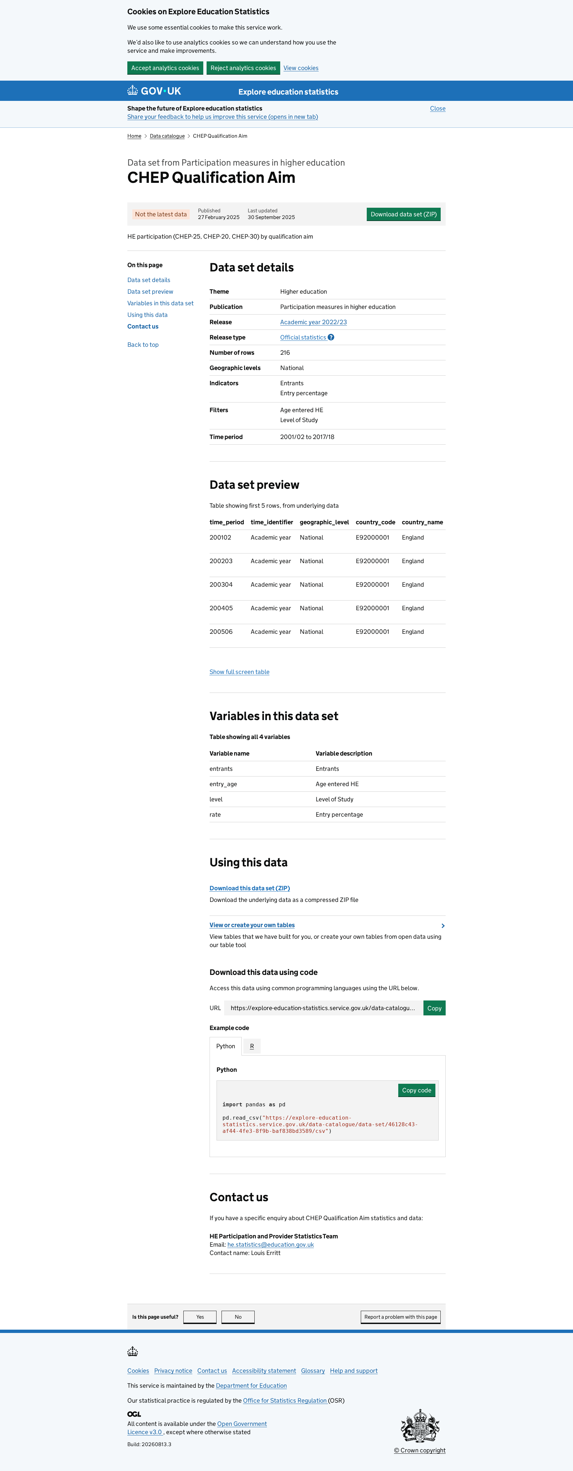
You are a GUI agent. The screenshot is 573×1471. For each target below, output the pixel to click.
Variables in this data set (160, 303)
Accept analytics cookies (165, 68)
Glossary (313, 1370)
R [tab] (252, 1046)
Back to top (143, 344)
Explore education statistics (288, 92)
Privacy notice (173, 1370)
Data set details (148, 280)
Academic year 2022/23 (313, 322)
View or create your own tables (252, 925)
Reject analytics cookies (243, 68)
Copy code (416, 1090)
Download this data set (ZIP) (250, 888)
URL (215, 1008)
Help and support (354, 1370)
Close (438, 108)
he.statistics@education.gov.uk (270, 1244)
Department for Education (251, 1385)
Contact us (143, 326)
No (245, 1317)
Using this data (147, 315)
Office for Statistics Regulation (285, 1400)
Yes (206, 1317)
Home (134, 136)
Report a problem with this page (400, 1317)
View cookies (301, 68)
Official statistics (307, 337)
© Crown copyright (420, 1450)
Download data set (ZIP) (404, 214)
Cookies (138, 1370)
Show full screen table (240, 672)
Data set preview (150, 291)
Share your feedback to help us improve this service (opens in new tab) (222, 116)
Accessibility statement (264, 1370)
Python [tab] (225, 1046)
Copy (434, 1008)
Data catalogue (167, 136)
